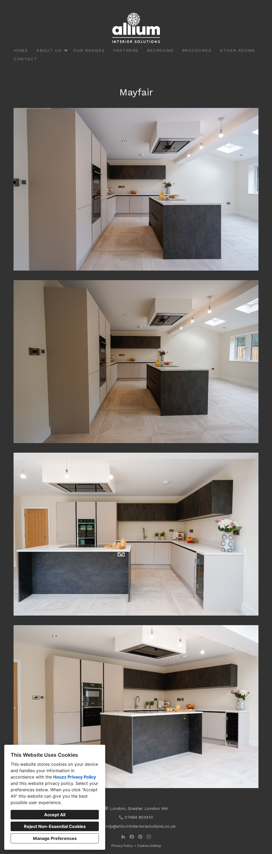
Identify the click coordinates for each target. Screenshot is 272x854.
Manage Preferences (55, 838)
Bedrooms (160, 50)
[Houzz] (123, 836)
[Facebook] (131, 836)
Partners (126, 50)
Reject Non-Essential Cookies (55, 826)
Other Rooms (237, 50)
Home (21, 50)
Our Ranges (89, 50)
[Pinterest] (140, 836)
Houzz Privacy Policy (74, 777)
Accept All (54, 814)
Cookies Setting (149, 846)
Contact (25, 58)
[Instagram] (148, 836)
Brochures (196, 50)
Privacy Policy (122, 846)
